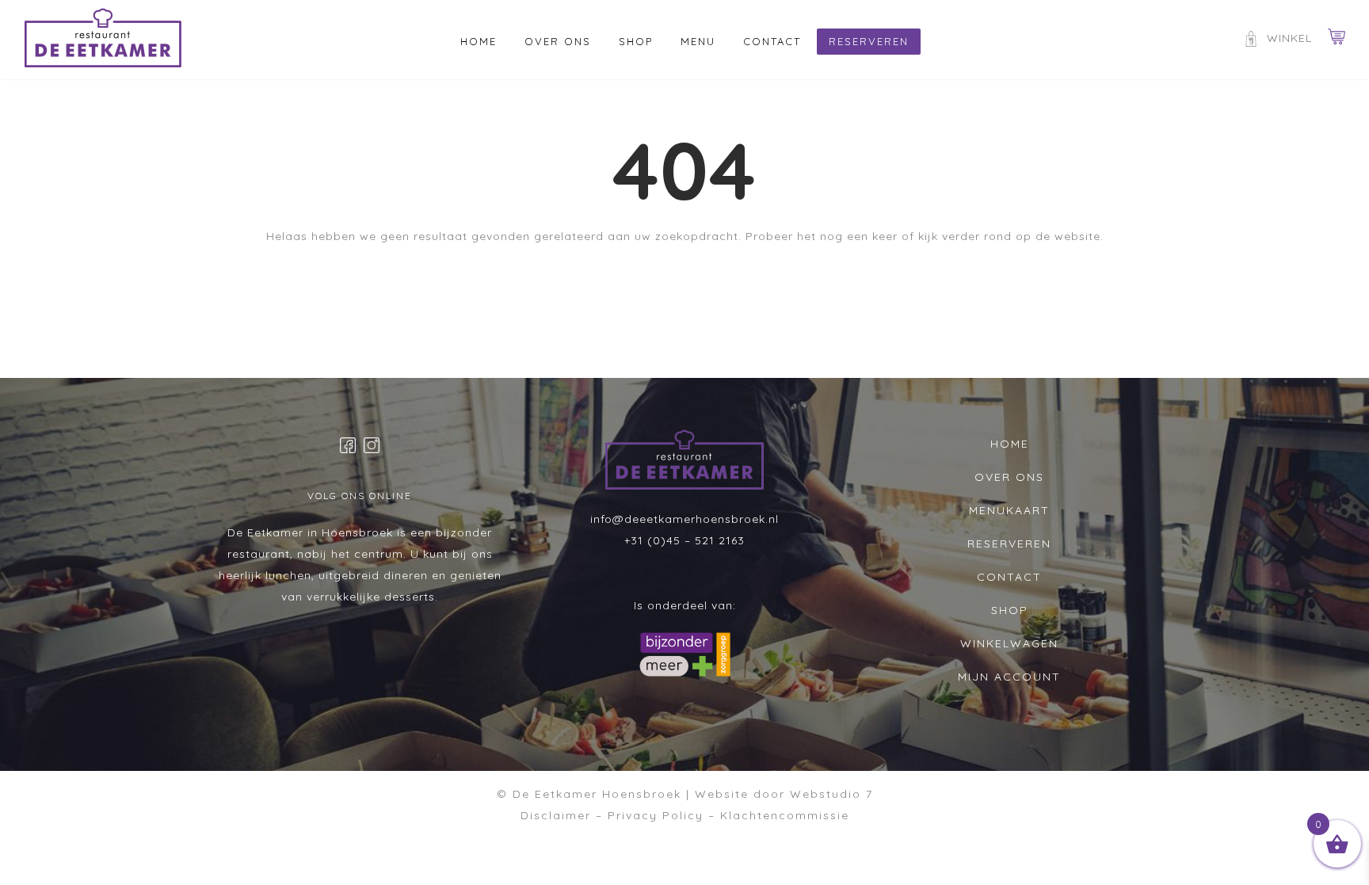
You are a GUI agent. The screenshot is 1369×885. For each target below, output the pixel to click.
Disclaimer (556, 815)
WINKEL (1289, 38)
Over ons (557, 41)
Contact (772, 41)
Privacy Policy (656, 815)
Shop (636, 41)
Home (478, 41)
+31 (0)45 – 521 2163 (684, 540)
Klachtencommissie (784, 815)
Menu (698, 41)
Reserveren (869, 41)
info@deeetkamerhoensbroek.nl (684, 519)
